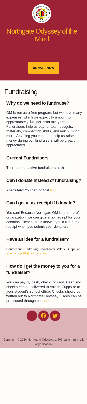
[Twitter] (55, 316)
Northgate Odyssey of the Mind (41, 35)
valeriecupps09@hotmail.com (26, 253)
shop (46, 301)
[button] (43, 51)
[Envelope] (32, 316)
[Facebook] (43, 316)
